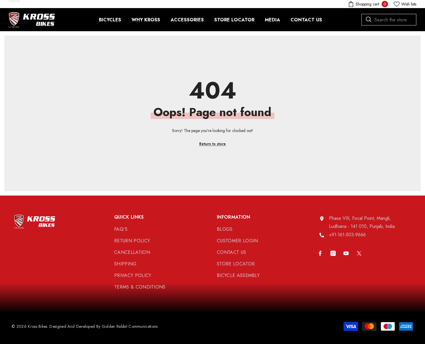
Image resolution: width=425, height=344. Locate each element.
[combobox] (388, 19)
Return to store (212, 143)
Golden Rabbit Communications (130, 326)
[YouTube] (346, 253)
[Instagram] (333, 253)
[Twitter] (359, 253)
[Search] (388, 19)
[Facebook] (320, 253)
